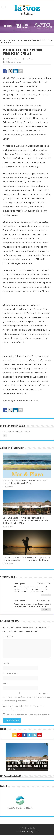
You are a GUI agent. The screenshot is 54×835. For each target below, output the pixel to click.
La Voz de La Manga (12, 59)
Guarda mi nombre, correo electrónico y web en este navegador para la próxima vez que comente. (26, 697)
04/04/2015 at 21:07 (44, 601)
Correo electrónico (11, 673)
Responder (46, 595)
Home (2, 40)
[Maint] (27, 26)
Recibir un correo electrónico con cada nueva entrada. (28, 715)
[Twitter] (29, 735)
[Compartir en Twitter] (10, 71)
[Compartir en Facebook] (5, 71)
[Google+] (19, 735)
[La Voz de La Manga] (27, 9)
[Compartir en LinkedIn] (15, 71)
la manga (17, 62)
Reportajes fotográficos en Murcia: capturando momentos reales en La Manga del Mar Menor (26, 558)
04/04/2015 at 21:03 (44, 583)
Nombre (7, 663)
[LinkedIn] (34, 735)
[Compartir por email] (20, 71)
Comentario (8, 636)
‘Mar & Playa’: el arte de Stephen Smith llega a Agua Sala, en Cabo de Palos (25, 481)
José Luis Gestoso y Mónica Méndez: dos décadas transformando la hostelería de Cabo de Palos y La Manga (26, 520)
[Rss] (14, 735)
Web (5, 683)
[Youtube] (39, 735)
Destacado (12, 40)
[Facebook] (24, 735)
